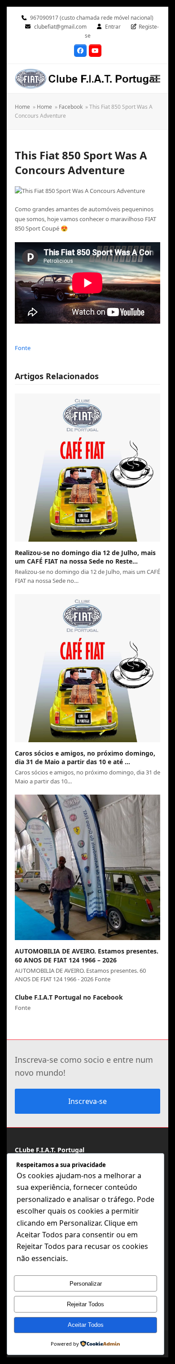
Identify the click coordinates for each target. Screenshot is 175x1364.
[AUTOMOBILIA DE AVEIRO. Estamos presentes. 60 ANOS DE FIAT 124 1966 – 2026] (87, 867)
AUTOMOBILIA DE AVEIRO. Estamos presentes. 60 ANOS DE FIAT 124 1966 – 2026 (86, 955)
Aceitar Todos (86, 1324)
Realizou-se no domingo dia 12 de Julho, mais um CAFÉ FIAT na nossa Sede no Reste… (85, 556)
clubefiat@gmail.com (60, 26)
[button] (155, 78)
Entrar (113, 26)
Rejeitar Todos (85, 1304)
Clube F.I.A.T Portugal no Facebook (69, 997)
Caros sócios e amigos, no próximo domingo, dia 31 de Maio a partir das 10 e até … (85, 757)
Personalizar (86, 1283)
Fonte (23, 348)
